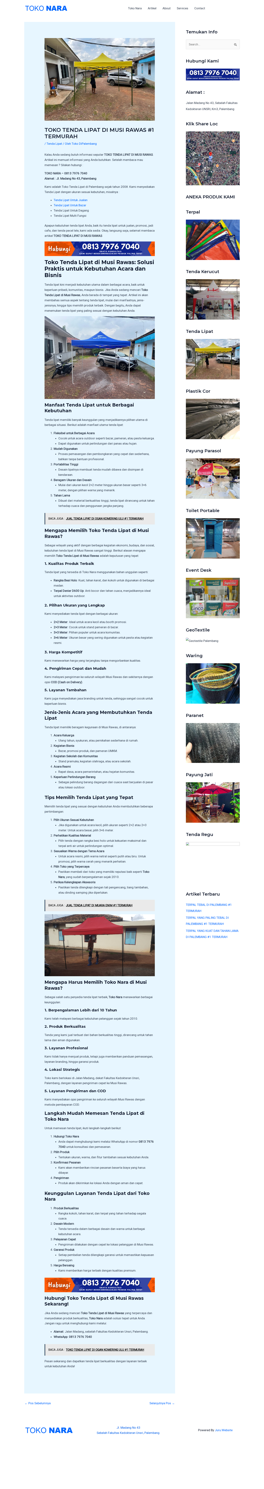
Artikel (152, 8)
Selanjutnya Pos (162, 1403)
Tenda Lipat (54, 143)
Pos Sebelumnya (38, 1403)
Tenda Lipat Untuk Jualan (70, 200)
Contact (199, 8)
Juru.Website (224, 1430)
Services (182, 8)
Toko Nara (135, 8)
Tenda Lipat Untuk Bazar (70, 205)
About (167, 8)
